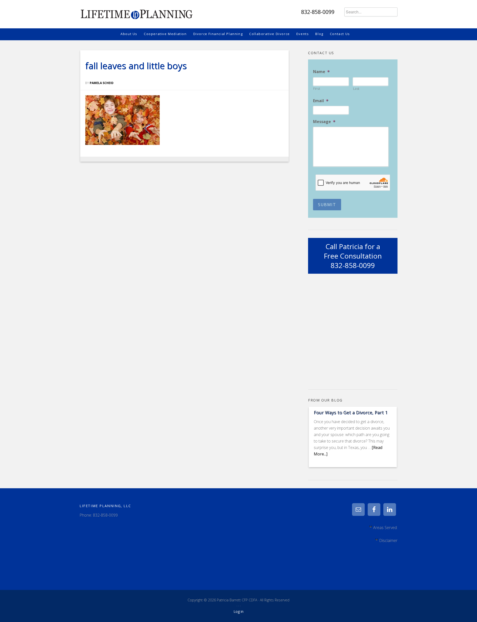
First (316, 88)
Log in (238, 611)
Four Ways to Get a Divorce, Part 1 (351, 412)
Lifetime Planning (136, 12)
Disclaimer (388, 540)
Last (356, 88)
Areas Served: (385, 527)
